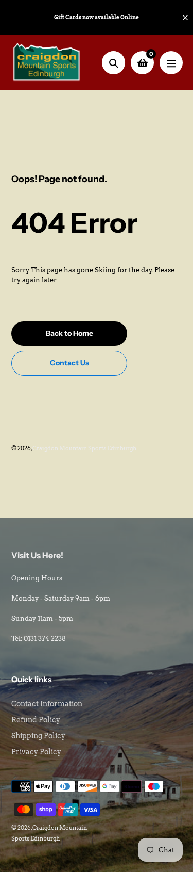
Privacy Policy (36, 752)
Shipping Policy (38, 736)
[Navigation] (171, 62)
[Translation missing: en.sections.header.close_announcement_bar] (185, 17)
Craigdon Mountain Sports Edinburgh (84, 448)
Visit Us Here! (37, 555)
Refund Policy (35, 720)
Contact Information (46, 704)
